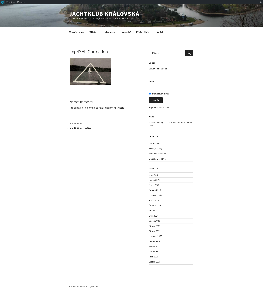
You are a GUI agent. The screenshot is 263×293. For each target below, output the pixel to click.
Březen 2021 (154, 231)
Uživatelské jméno (158, 69)
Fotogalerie (109, 32)
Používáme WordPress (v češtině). (84, 286)
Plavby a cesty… (156, 148)
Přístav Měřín (142, 32)
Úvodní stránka (76, 32)
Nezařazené (154, 143)
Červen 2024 (155, 205)
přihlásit (119, 108)
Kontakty (160, 32)
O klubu (93, 32)
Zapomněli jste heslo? (159, 107)
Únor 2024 (153, 216)
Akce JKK (126, 32)
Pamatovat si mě (160, 94)
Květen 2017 (154, 246)
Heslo (151, 81)
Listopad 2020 (155, 236)
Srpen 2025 (154, 185)
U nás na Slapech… (157, 159)
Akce (22, 2)
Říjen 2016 (153, 257)
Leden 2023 (154, 221)
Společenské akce (157, 153)
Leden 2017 (154, 251)
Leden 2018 (154, 241)
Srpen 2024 (154, 200)
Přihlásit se (10, 2)
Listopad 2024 (155, 195)
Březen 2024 (155, 210)
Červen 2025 (155, 190)
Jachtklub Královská (105, 14)
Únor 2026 (153, 175)
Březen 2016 (154, 262)
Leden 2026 (154, 180)
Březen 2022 (155, 226)
